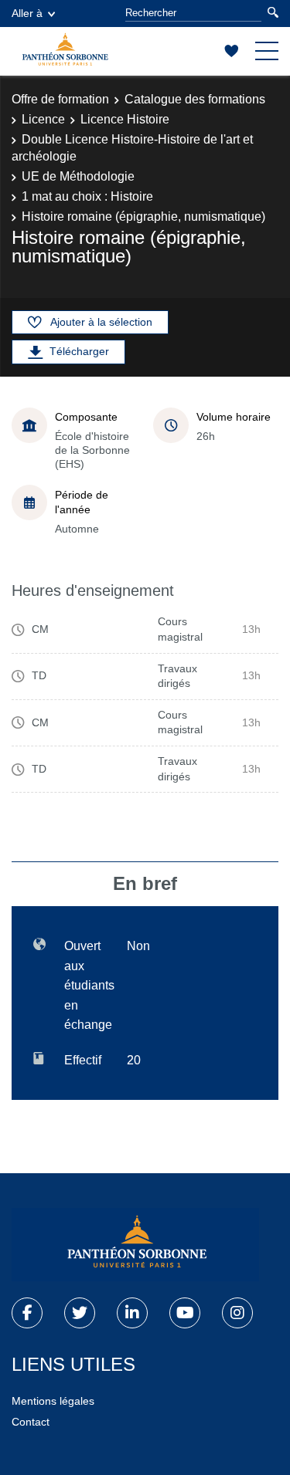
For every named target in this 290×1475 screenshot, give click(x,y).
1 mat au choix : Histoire (87, 196)
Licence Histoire (124, 119)
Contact (30, 1422)
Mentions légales (53, 1401)
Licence (43, 119)
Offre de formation (60, 99)
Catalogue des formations (195, 99)
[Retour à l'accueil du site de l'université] (135, 1245)
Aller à (27, 13)
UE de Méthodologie (78, 176)
